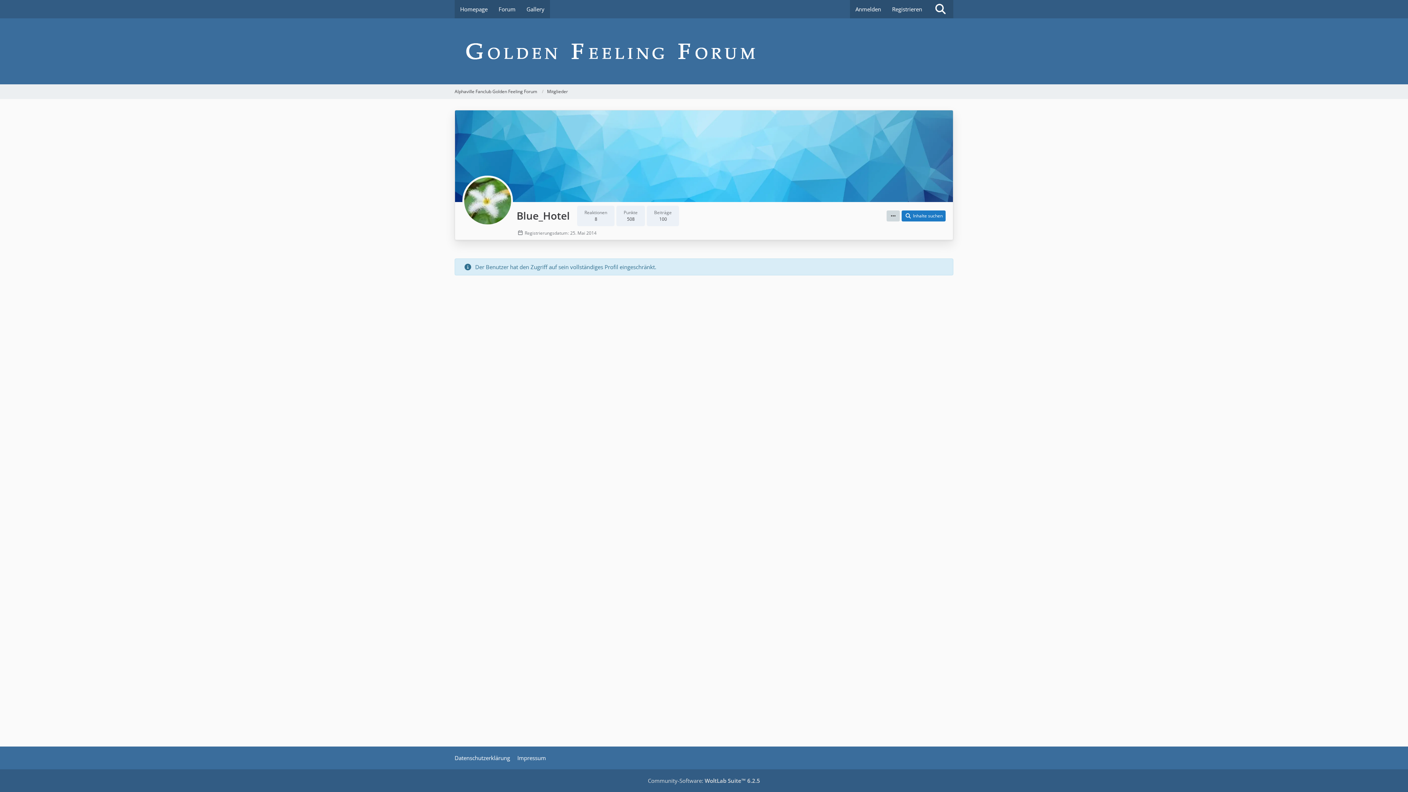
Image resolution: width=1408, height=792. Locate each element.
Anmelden (868, 9)
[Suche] (940, 9)
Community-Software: (704, 780)
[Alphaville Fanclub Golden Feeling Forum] (704, 51)
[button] (893, 215)
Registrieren (907, 9)
